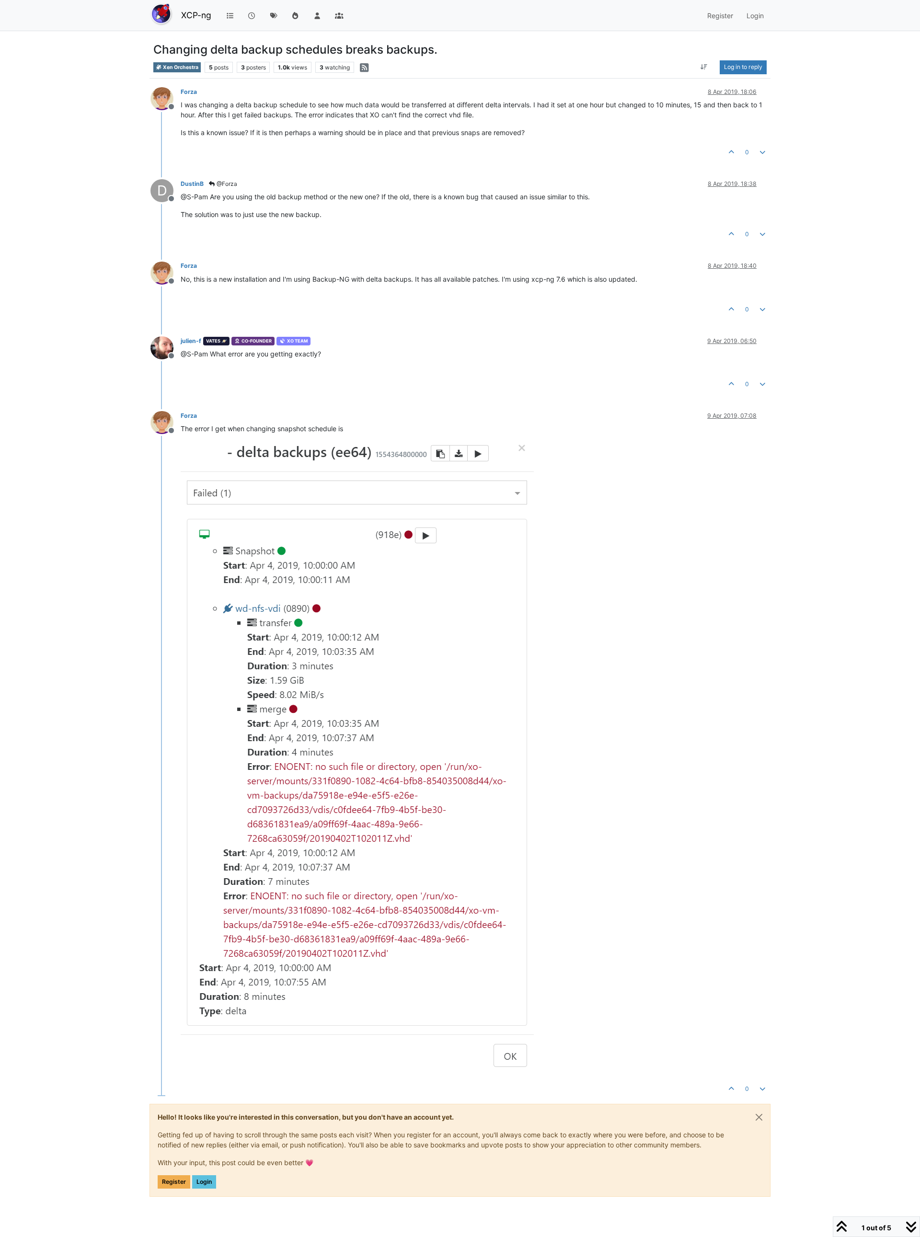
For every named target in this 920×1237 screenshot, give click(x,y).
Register (174, 1181)
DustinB (192, 183)
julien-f (191, 340)
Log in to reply (743, 66)
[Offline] (165, 98)
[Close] (759, 1117)
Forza (189, 91)
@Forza (226, 183)
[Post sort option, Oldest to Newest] (704, 67)
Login (204, 1181)
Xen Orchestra (180, 67)
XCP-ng (196, 15)
